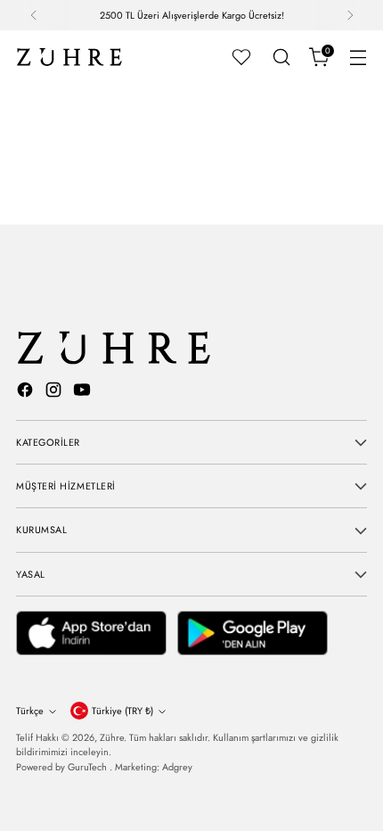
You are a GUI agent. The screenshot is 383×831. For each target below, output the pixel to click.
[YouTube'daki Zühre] (83, 392)
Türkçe (30, 710)
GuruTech (89, 767)
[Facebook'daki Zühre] (26, 392)
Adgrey (177, 767)
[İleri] (350, 15)
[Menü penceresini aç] (357, 57)
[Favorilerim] (241, 57)
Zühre (112, 737)
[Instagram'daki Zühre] (55, 392)
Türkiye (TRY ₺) (122, 710)
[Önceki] (33, 15)
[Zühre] (69, 57)
